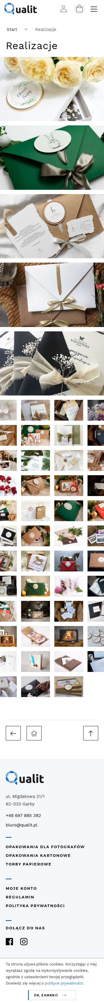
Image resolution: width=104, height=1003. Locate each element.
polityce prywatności (64, 983)
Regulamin (20, 897)
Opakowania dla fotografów (45, 847)
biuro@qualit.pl (22, 825)
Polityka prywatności (35, 906)
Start (12, 29)
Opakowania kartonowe (38, 855)
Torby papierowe (29, 864)
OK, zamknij (46, 995)
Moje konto (21, 888)
